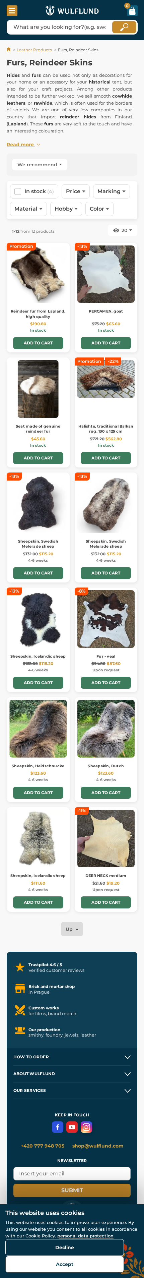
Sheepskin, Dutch (106, 766)
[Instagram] (86, 1127)
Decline (64, 1247)
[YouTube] (72, 1127)
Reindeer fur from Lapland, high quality (38, 314)
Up (70, 929)
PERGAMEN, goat (106, 311)
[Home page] (9, 49)
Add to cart (38, 342)
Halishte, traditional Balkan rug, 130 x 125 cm (105, 429)
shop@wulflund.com (98, 1146)
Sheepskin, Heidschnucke (38, 766)
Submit (72, 1190)
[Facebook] (57, 1127)
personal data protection (85, 1235)
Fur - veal (105, 656)
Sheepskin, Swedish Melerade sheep (38, 544)
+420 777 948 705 (42, 1146)
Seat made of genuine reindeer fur (38, 429)
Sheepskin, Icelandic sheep (38, 656)
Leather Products (34, 49)
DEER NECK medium (106, 875)
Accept (64, 1264)
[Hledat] (124, 27)
